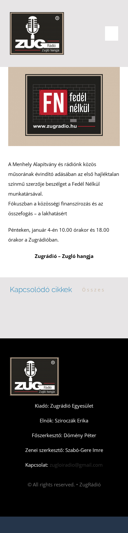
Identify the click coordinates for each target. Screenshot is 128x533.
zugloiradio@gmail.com (75, 464)
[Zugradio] (37, 14)
